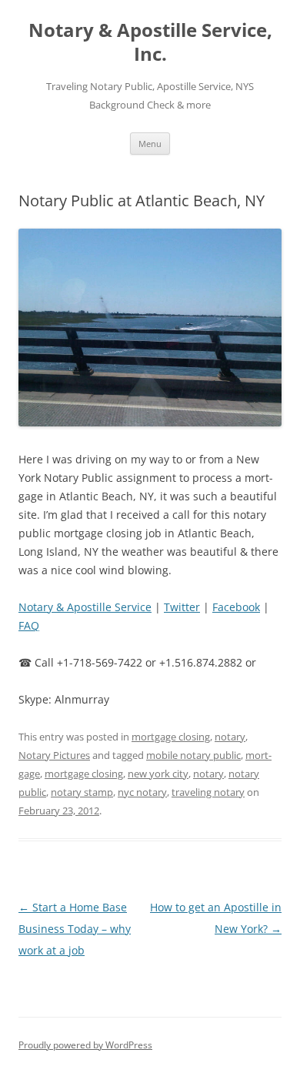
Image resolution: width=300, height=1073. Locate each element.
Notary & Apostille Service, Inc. (150, 42)
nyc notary (142, 792)
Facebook (236, 607)
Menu (150, 143)
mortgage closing (171, 737)
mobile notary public (193, 755)
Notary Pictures (54, 755)
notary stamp (82, 792)
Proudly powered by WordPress (85, 1044)
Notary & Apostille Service (85, 607)
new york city (158, 774)
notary (230, 737)
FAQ (28, 625)
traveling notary (208, 792)
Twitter (182, 607)
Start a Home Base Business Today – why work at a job (74, 929)
